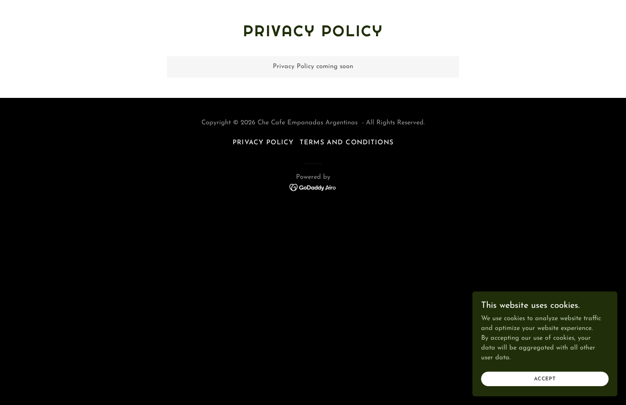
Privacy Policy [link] (263, 143)
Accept (545, 379)
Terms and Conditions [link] (346, 143)
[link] (313, 187)
